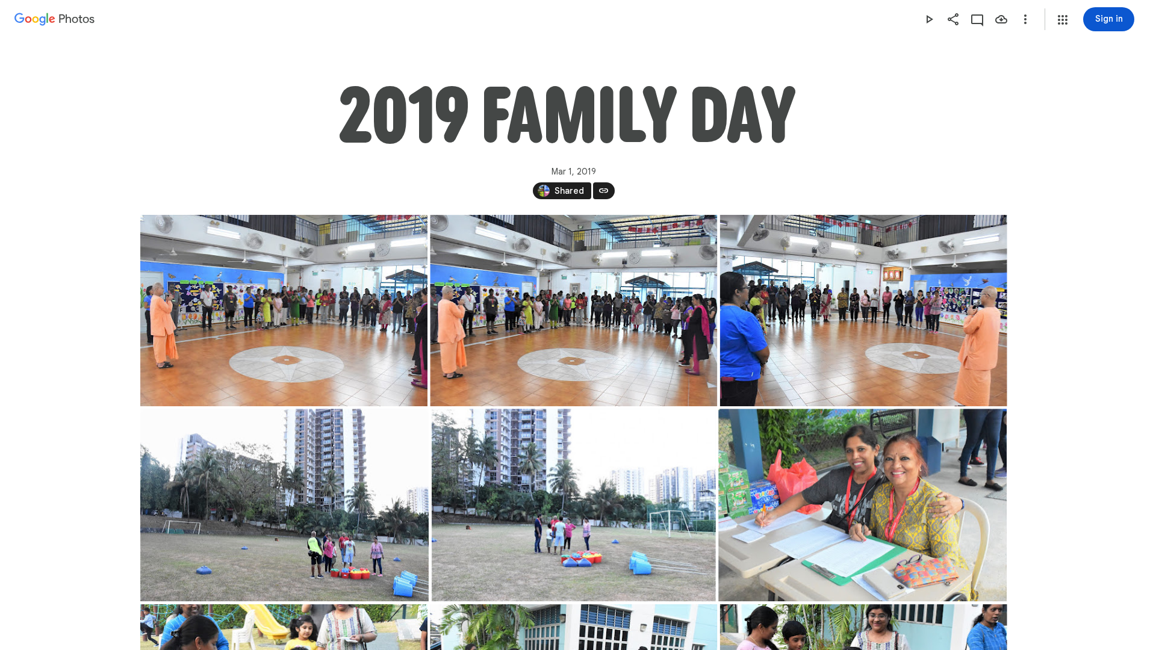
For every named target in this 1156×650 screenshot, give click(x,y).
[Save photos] (1001, 19)
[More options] (1025, 19)
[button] (1063, 20)
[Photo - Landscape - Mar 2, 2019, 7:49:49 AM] (863, 310)
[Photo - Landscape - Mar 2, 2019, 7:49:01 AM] (283, 310)
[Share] (953, 19)
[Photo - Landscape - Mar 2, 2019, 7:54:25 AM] (284, 505)
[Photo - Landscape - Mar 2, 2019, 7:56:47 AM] (862, 505)
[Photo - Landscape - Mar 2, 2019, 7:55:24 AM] (573, 505)
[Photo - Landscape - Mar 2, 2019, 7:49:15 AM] (573, 310)
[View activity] (977, 19)
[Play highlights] (929, 19)
